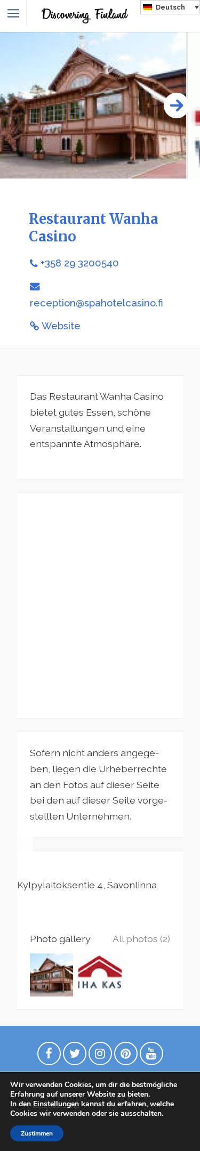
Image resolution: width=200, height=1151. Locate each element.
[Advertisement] (100, 606)
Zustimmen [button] (37, 1133)
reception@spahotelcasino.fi (96, 303)
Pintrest (126, 1056)
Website (61, 325)
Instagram (100, 1056)
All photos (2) (141, 938)
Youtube (151, 1056)
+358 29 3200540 (80, 263)
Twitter (74, 1056)
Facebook (49, 1056)
